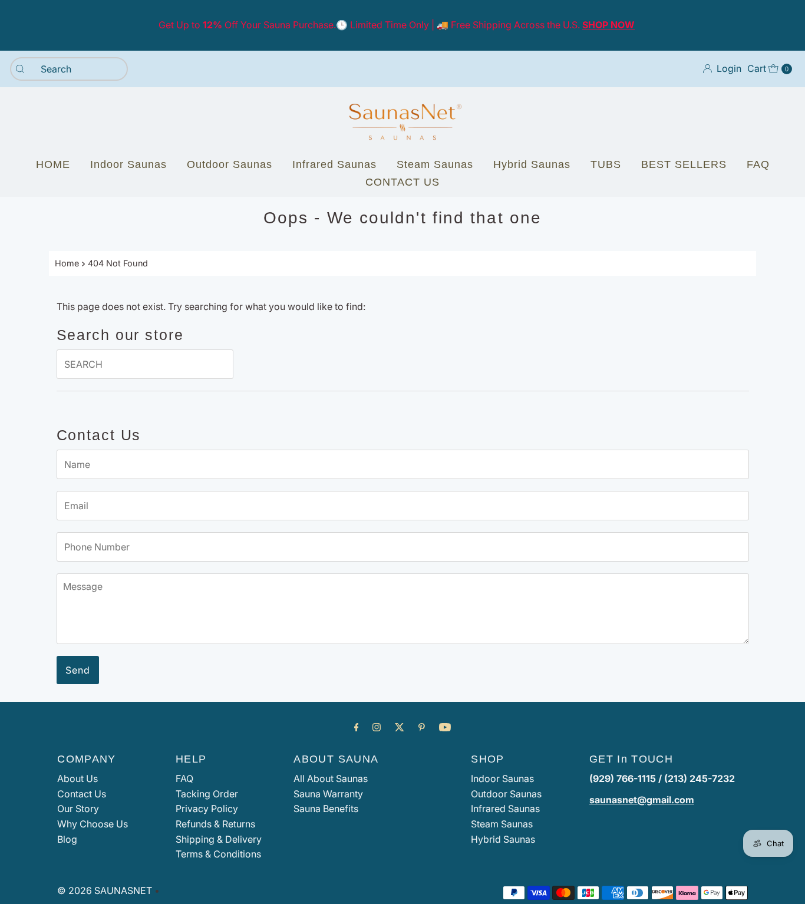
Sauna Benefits (325, 808)
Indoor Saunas (128, 164)
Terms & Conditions (218, 854)
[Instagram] (376, 727)
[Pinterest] (421, 727)
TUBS (605, 164)
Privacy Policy (207, 808)
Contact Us (81, 794)
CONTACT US (402, 182)
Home (67, 263)
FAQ (758, 164)
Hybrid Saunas (531, 164)
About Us (77, 778)
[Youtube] (445, 727)
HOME (53, 164)
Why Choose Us (92, 824)
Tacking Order (207, 794)
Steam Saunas (435, 164)
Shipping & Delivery (219, 839)
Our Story (78, 808)
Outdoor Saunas (229, 164)
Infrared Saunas (334, 164)
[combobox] (69, 69)
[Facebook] (356, 727)
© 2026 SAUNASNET (104, 890)
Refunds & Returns (215, 824)
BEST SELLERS (684, 164)
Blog (67, 839)
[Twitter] (399, 727)
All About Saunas (330, 778)
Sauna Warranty (328, 794)
